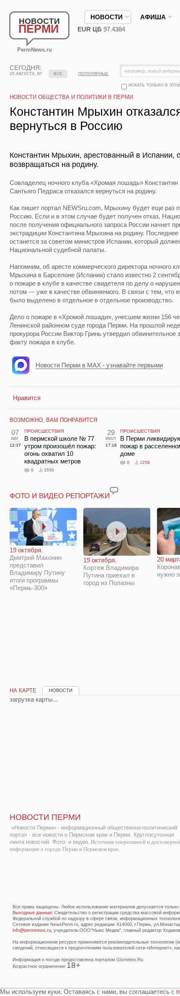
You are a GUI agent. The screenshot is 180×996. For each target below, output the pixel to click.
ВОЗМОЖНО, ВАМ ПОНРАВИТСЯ (53, 420)
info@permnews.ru (32, 930)
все (58, 73)
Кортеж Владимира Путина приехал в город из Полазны (111, 571)
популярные (93, 73)
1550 (49, 470)
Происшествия (44, 431)
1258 (145, 462)
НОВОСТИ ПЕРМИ (45, 817)
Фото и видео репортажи (60, 496)
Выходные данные (32, 912)
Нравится (27, 397)
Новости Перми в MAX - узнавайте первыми (99, 365)
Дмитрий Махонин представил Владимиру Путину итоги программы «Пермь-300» (37, 568)
